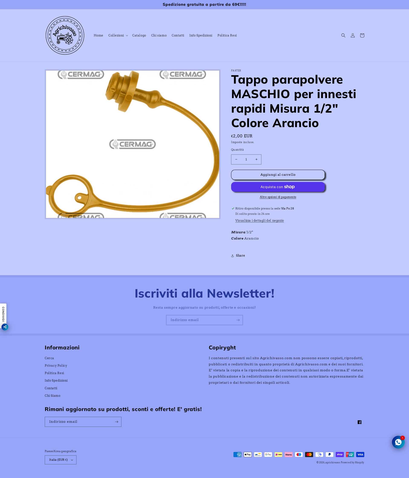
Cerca (49, 358)
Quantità (237, 149)
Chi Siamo (52, 395)
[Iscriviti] (238, 320)
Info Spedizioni (56, 380)
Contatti (51, 388)
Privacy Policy (56, 365)
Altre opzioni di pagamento (278, 197)
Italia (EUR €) (58, 459)
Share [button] (240, 255)
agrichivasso (332, 462)
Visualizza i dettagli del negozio (259, 220)
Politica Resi (54, 373)
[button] (118, 35)
